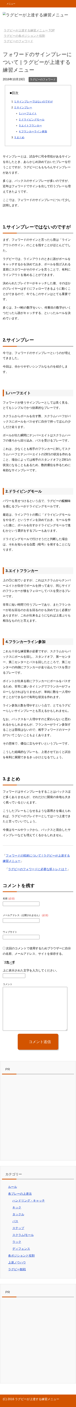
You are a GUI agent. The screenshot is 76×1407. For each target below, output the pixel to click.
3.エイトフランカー (30, 125)
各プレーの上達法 (20, 1193)
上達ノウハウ (17, 1262)
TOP (29, 30)
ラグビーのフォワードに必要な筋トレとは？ (37, 869)
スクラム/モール (23, 1235)
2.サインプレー (23, 107)
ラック (16, 1241)
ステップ (18, 1228)
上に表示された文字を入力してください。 (31, 970)
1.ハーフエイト (28, 113)
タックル (18, 1214)
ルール (12, 1186)
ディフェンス (21, 1248)
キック (16, 1207)
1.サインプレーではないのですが (33, 101)
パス (15, 1221)
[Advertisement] (38, 1118)
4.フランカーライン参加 (33, 131)
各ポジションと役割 (21, 1255)
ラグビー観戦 (17, 1269)
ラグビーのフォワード (43, 79)
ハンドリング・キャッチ (28, 1200)
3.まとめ (19, 137)
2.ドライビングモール (31, 119)
